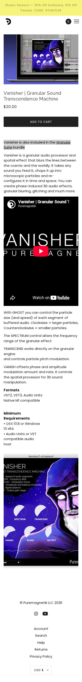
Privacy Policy (41, 656)
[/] (12, 22)
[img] (36, 613)
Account (41, 628)
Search (41, 635)
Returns (41, 649)
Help (41, 642)
